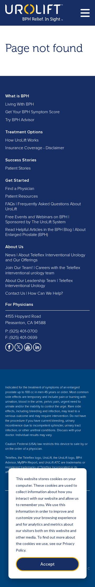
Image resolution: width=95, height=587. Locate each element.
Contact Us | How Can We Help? (34, 293)
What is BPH (17, 96)
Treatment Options (24, 132)
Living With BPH (19, 104)
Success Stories (20, 160)
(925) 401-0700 (23, 331)
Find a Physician (19, 188)
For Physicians (19, 304)
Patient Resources (21, 196)
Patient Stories (18, 168)
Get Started (17, 180)
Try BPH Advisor (19, 120)
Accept (47, 564)
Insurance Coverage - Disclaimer (34, 148)
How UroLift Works (22, 140)
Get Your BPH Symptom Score (32, 112)
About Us (14, 247)
